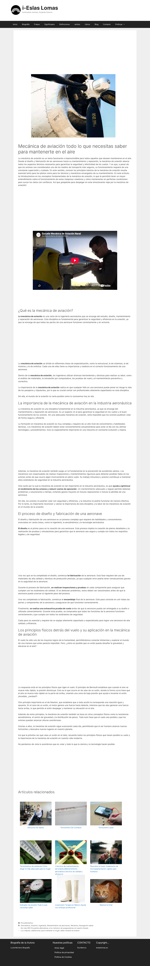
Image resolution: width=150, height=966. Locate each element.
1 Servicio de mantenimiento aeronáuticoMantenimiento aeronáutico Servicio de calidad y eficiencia (68, 870)
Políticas (118, 24)
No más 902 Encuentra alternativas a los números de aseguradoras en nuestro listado (54, 928)
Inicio (15, 24)
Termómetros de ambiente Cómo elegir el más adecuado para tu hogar (35, 867)
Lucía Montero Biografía (20, 948)
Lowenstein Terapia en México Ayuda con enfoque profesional (70, 906)
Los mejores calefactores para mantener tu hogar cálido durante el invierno (50, 931)
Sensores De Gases (36, 827)
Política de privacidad (64, 952)
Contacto (107, 24)
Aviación (34, 925)
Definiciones (64, 24)
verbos (77, 24)
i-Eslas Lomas (40, 8)
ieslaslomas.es (102, 948)
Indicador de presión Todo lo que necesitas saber (33, 906)
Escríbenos (81, 948)
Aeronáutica (25, 925)
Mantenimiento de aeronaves (58, 925)
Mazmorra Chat (106, 905)
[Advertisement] (75, 55)
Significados (49, 24)
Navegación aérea (86, 925)
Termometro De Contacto (70, 827)
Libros (87, 24)
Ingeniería (42, 925)
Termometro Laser (106, 827)
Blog (96, 24)
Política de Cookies (63, 957)
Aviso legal (59, 948)
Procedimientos (27, 923)
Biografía (25, 24)
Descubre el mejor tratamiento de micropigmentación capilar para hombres (104, 869)
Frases (37, 24)
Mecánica (74, 925)
